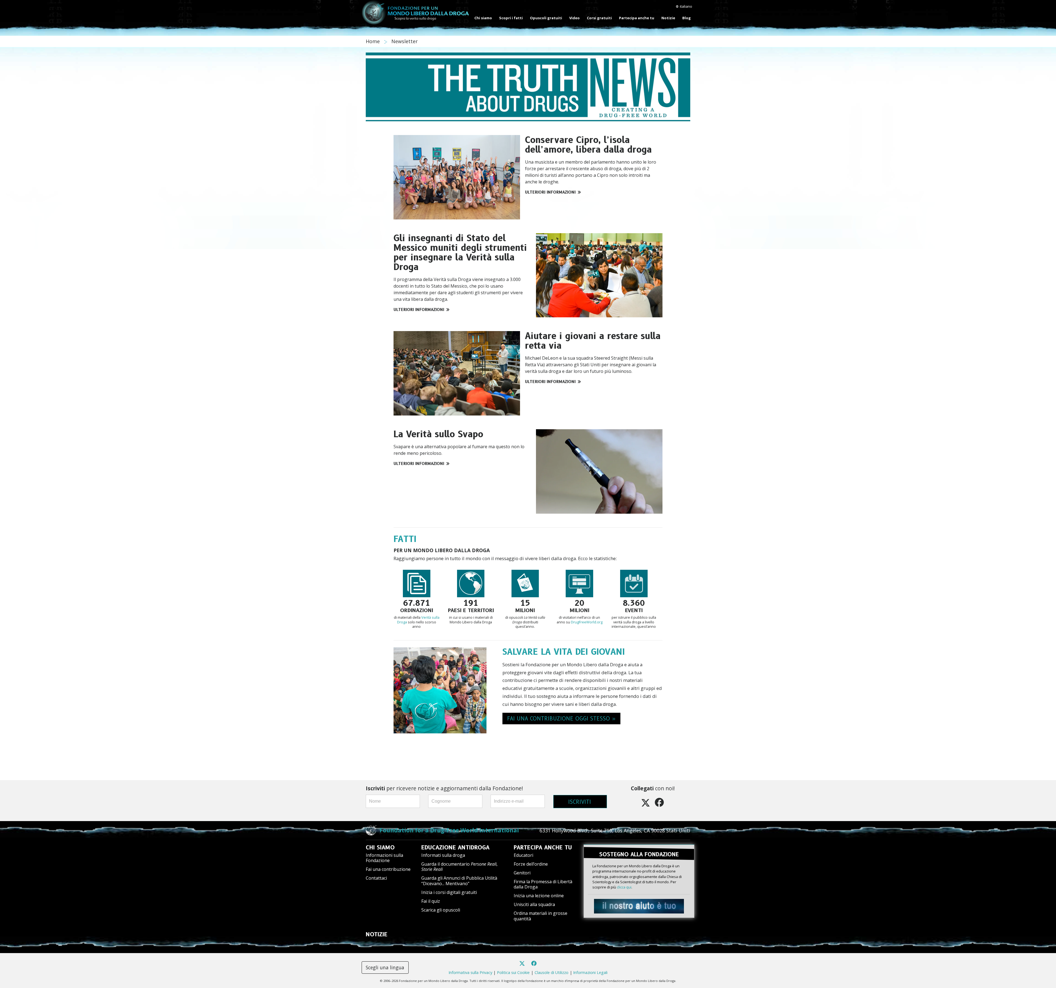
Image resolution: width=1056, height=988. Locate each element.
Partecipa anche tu (636, 17)
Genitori (522, 873)
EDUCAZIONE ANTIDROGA (455, 847)
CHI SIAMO (380, 847)
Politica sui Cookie (513, 972)
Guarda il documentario (459, 866)
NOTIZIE (376, 934)
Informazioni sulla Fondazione (384, 857)
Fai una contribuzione (388, 869)
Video (574, 17)
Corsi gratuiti (599, 17)
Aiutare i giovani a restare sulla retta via (593, 341)
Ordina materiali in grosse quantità (540, 915)
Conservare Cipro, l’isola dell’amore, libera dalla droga (588, 144)
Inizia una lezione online (539, 896)
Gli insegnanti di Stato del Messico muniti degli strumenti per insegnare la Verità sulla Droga (460, 253)
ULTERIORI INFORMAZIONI (550, 192)
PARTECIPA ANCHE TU (543, 847)
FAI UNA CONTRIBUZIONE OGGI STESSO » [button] (561, 718)
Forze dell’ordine (531, 864)
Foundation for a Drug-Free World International (449, 830)
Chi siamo (483, 17)
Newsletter (404, 41)
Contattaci (376, 878)
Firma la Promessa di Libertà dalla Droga (543, 884)
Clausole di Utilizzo (551, 972)
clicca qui (624, 887)
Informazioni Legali (590, 972)
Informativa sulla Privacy (470, 972)
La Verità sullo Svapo (438, 434)
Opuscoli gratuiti (546, 17)
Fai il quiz (430, 901)
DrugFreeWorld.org (587, 622)
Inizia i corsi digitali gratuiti (449, 892)
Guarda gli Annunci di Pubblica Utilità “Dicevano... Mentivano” (459, 880)
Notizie (668, 17)
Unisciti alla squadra (534, 904)
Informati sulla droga (443, 855)
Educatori (523, 855)
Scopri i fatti (511, 17)
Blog (686, 17)
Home (373, 41)
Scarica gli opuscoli (440, 910)
